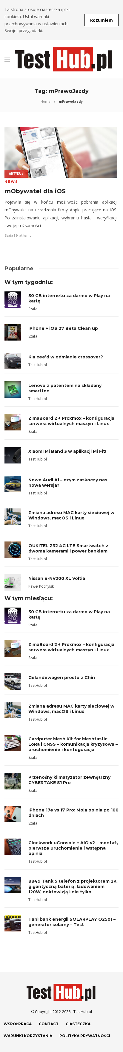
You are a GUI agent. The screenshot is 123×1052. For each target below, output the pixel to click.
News (11, 182)
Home (45, 101)
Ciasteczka (78, 1024)
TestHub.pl (37, 364)
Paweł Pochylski (41, 586)
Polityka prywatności (84, 1036)
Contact (49, 1024)
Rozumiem (101, 20)
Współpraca (18, 1024)
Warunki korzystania (28, 1036)
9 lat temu (24, 235)
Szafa (8, 235)
